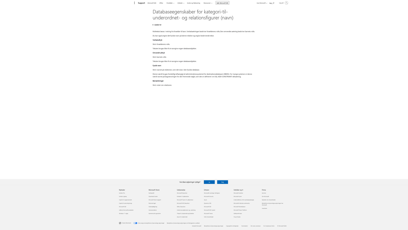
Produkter (170, 3)
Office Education (181, 206)
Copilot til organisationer (125, 200)
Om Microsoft (265, 196)
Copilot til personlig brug (125, 203)
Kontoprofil (151, 193)
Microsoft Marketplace (239, 206)
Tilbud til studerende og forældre (185, 213)
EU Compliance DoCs (269, 226)
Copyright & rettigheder (232, 226)
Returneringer (152, 203)
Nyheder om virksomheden (269, 200)
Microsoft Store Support (155, 200)
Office (161, 3)
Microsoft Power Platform (240, 210)
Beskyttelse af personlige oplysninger (213, 226)
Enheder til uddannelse (183, 196)
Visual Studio (237, 217)
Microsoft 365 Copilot (209, 210)
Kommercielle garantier (155, 213)
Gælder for (157, 25)
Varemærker (244, 226)
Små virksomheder (208, 217)
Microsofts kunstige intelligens (212, 193)
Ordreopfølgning (153, 206)
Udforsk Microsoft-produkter (126, 210)
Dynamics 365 (207, 203)
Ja (209, 182)
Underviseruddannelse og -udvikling (186, 210)
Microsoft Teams (208, 213)
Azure (205, 200)
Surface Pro (122, 193)
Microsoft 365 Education (183, 203)
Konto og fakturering (193, 3)
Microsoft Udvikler (238, 193)
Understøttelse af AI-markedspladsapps (244, 200)
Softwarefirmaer (238, 213)
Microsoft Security (208, 196)
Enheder (180, 3)
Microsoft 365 (152, 3)
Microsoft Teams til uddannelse (185, 200)
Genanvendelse (153, 210)
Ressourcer (207, 3)
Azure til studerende (182, 217)
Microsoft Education (182, 193)
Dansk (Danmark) (126, 223)
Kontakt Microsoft (196, 226)
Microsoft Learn (238, 196)
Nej (222, 182)
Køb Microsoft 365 (222, 3)
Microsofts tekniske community (242, 203)
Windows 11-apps (123, 213)
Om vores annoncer (256, 226)
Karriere (264, 193)
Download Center (153, 196)
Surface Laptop (123, 196)
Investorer (264, 208)
